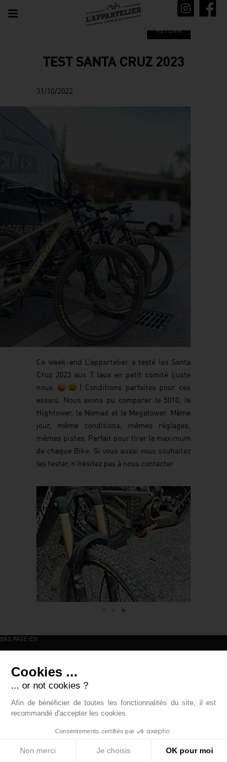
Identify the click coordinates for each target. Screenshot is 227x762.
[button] (46, 544)
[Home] (113, 14)
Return (169, 30)
